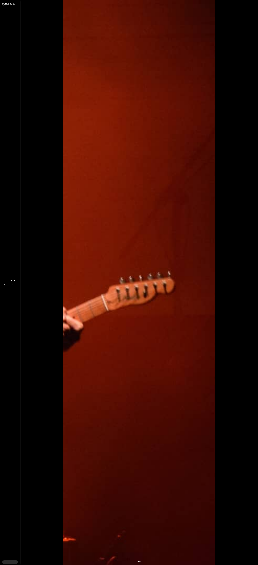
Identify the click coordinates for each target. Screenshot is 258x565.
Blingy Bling (8, 3)
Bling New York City (7, 284)
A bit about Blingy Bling (8, 280)
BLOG (3, 288)
